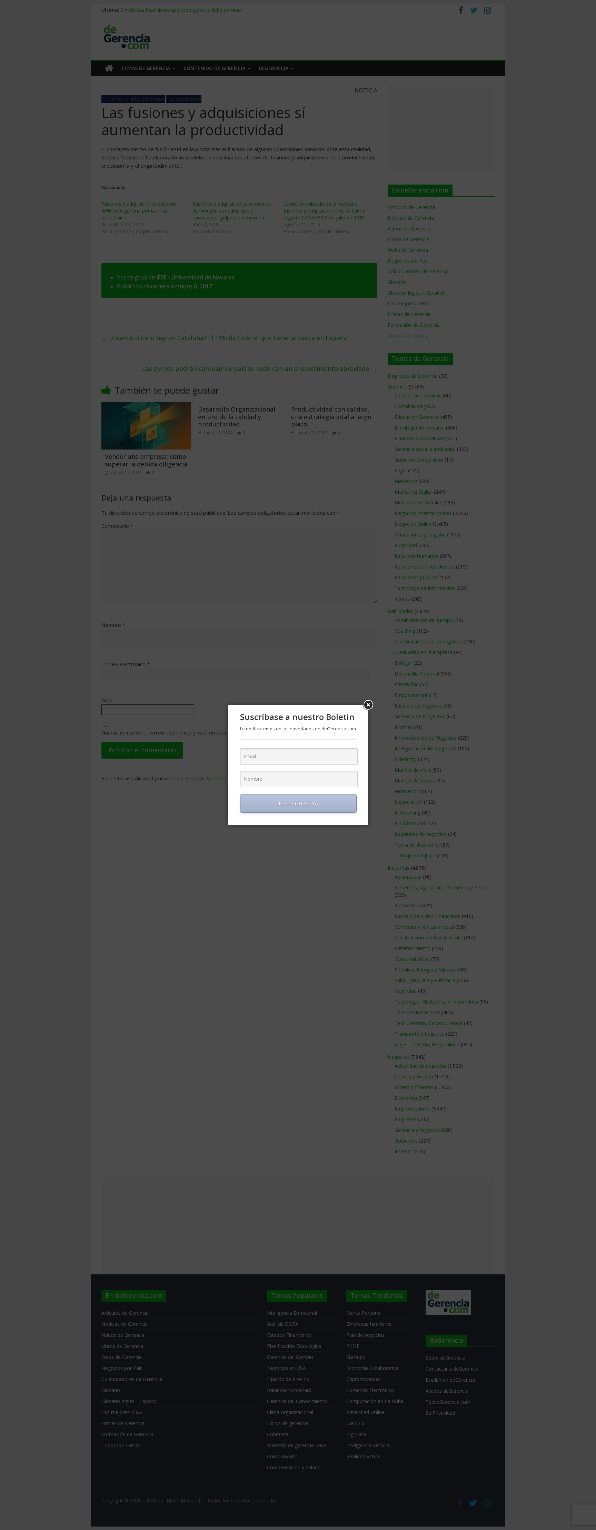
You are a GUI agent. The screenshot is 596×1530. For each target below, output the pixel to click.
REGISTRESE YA (298, 803)
